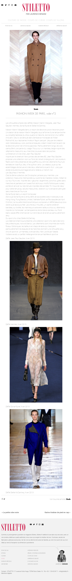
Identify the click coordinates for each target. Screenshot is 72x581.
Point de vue (8, 25)
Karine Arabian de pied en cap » (57, 512)
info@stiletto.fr (63, 571)
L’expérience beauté (33, 558)
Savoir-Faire (4, 564)
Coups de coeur (32, 555)
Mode (36, 109)
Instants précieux (43, 25)
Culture (3, 555)
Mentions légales (6, 573)
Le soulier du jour (33, 561)
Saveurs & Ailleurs (25, 25)
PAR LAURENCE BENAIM (36, 14)
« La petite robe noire (10, 512)
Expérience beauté (61, 25)
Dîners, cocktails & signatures (36, 553)
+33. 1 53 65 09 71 (52, 571)
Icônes (3, 553)
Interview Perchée (33, 550)
